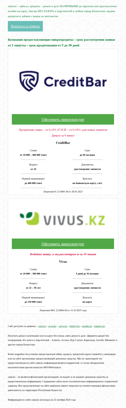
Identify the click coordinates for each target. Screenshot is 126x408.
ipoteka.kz (87, 326)
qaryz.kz (63, 326)
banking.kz (99, 326)
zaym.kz (52, 326)
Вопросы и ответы (25, 26)
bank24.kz (75, 326)
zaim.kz (42, 326)
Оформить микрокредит (62, 119)
